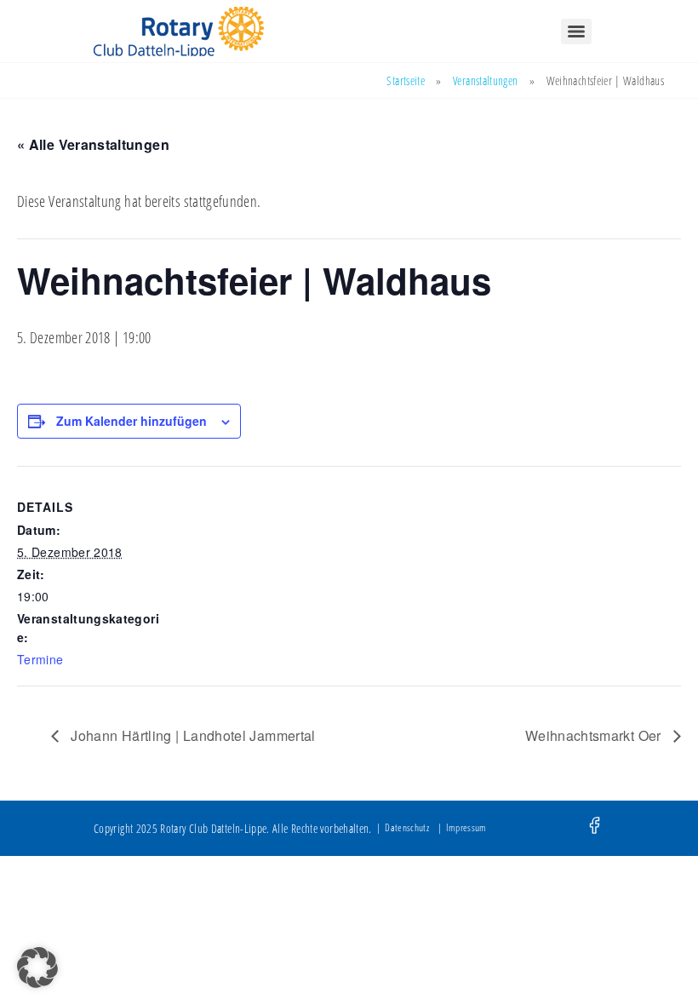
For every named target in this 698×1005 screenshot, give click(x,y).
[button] (37, 967)
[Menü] (576, 31)
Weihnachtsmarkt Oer (595, 735)
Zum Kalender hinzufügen (131, 420)
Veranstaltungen (485, 80)
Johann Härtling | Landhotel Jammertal (191, 735)
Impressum (466, 827)
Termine (40, 659)
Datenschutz (407, 827)
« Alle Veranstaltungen (93, 144)
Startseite (405, 80)
